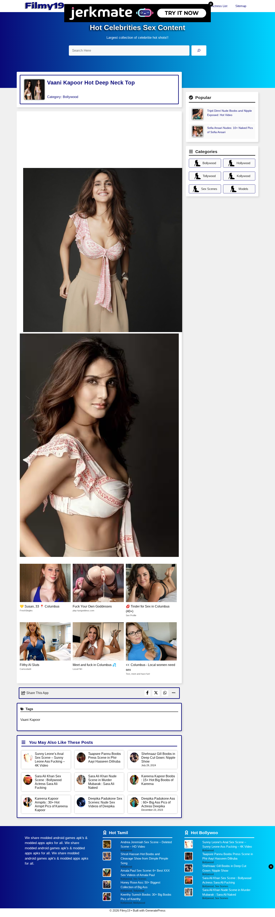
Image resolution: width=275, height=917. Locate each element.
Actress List (219, 6)
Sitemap (240, 6)
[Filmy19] (45, 6)
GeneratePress (155, 910)
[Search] (198, 50)
